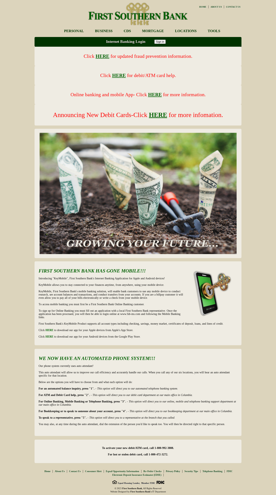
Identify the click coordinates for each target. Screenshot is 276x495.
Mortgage (153, 31)
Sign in (160, 41)
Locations (186, 31)
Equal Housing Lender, (128, 483)
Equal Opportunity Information (122, 471)
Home (202, 7)
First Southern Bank (132, 488)
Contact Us (233, 7)
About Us (216, 7)
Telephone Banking (212, 471)
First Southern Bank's (141, 491)
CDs (127, 31)
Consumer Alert (93, 471)
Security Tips (191, 471)
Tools (214, 31)
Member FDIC (148, 483)
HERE (49, 330)
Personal (74, 31)
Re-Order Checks (152, 471)
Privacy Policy (173, 471)
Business (104, 31)
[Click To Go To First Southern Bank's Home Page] (138, 25)
